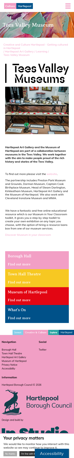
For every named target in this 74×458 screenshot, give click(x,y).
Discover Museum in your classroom (28, 234)
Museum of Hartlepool (14, 361)
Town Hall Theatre (12, 353)
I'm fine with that (29, 454)
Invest (18, 332)
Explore (53, 332)
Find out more (19, 264)
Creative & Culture (35, 332)
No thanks (10, 454)
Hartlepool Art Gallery (19, 51)
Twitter (42, 349)
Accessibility (8, 368)
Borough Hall (9, 349)
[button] (68, 6)
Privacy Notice (9, 364)
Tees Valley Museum (16, 55)
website (52, 174)
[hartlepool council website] (37, 414)
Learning (41, 51)
